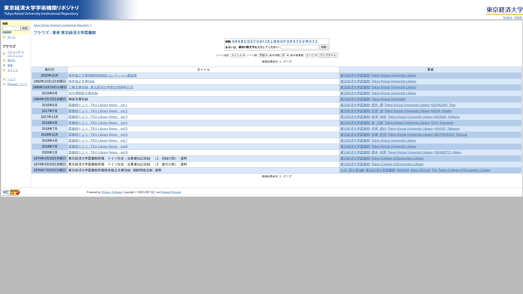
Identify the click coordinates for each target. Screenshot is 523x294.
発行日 (11, 60)
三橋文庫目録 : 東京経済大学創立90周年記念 (100, 87)
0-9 (234, 41)
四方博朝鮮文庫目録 (83, 93)
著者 (10, 65)
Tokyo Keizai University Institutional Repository (61, 25)
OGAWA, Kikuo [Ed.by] (413, 170)
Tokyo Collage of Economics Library (397, 158)
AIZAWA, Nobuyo (447, 117)
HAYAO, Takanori (447, 128)
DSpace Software (112, 192)
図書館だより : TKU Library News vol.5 (97, 128)
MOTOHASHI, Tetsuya (450, 134)
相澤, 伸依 (378, 117)
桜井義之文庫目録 (81, 81)
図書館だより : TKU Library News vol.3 (97, 117)
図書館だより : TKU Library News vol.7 (97, 140)
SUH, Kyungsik (442, 123)
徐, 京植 (377, 123)
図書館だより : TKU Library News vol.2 (97, 111)
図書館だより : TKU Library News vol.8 (97, 146)
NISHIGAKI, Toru (443, 105)
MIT (153, 192)
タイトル (12, 70)
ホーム (11, 37)
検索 (5, 23)
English (507, 17)
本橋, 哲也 (378, 134)
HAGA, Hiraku (441, 111)
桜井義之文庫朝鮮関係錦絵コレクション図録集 (102, 75)
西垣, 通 (377, 105)
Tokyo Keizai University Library (393, 75)
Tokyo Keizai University (388, 99)
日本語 (518, 17)
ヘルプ (11, 79)
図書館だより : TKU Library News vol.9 (97, 152)
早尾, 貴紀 (378, 128)
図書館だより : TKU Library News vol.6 (97, 134)
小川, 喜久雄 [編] (352, 170)
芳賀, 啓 (377, 111)
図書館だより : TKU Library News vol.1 (97, 105)
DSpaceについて (17, 84)
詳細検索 (6, 32)
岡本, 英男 (378, 152)
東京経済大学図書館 (355, 75)
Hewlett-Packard (171, 192)
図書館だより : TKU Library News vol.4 (97, 123)
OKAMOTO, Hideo (447, 152)
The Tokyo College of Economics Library (460, 170)
